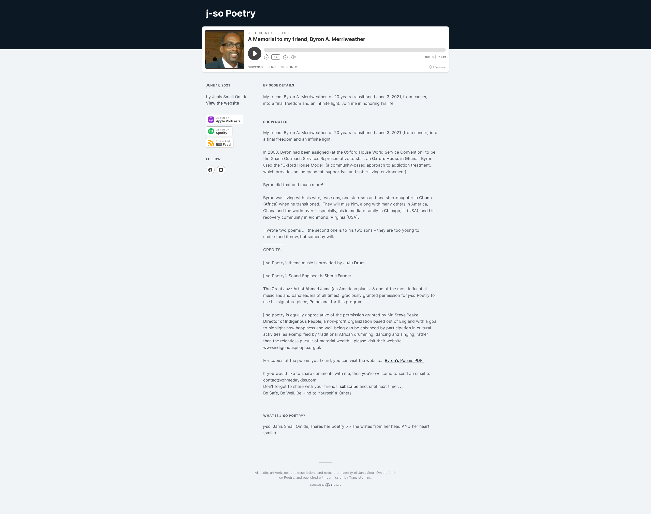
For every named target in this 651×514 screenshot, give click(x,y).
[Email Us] (221, 170)
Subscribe (256, 67)
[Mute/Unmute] (292, 57)
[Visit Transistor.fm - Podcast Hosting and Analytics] (438, 67)
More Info (289, 67)
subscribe (349, 386)
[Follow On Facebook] (210, 170)
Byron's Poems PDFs (404, 360)
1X (275, 57)
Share (273, 67)
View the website (222, 103)
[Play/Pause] (224, 49)
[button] (355, 50)
